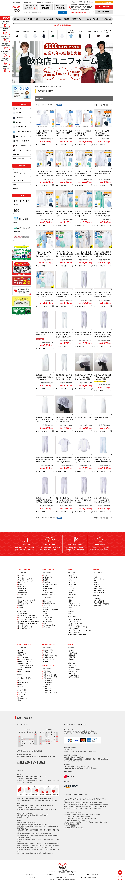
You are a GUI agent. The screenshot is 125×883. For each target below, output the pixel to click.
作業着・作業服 (33, 19)
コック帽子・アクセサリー (25, 665)
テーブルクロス (106, 19)
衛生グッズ (16, 154)
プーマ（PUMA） (48, 627)
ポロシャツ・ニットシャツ (25, 581)
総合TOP (70, 644)
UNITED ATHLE (47, 621)
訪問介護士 (21, 606)
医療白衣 (59, 19)
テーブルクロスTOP (48, 665)
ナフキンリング (47, 688)
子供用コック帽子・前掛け (51, 656)
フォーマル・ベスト (21, 136)
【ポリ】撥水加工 (48, 683)
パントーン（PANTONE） (75, 625)
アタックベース (47, 617)
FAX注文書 (71, 667)
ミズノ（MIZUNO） (74, 629)
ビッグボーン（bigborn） (50, 610)
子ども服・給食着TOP (48, 644)
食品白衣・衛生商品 (18, 158)
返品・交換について (92, 874)
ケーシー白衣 (72, 585)
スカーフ (45, 654)
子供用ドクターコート (49, 658)
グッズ (45, 590)
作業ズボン (46, 581)
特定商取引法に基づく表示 (89, 877)
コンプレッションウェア (50, 585)
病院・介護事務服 (99, 600)
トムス (14, 240)
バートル (45, 600)
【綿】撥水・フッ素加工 (50, 677)
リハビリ (71, 610)
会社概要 (71, 650)
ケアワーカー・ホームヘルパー (27, 600)
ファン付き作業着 (47, 19)
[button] (111, 105)
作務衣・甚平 (20, 117)
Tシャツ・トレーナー (24, 583)
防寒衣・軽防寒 (22, 592)
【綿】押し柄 (47, 673)
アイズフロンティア (49, 604)
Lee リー (45, 611)
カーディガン (22, 590)
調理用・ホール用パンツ (25, 663)
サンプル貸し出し (73, 675)
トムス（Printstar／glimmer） (27, 615)
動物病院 (71, 611)
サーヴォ (15, 222)
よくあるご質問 (78, 2)
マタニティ (71, 590)
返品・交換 (71, 673)
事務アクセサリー (99, 592)
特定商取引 (71, 656)
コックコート (20, 108)
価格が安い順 (45, 105)
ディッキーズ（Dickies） (25, 627)
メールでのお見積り (74, 669)
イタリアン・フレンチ (19, 173)
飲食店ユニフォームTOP (24, 644)
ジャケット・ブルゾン (24, 575)
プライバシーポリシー (74, 652)
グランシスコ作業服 (49, 625)
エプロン (18, 122)
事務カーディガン (99, 590)
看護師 (70, 600)
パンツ (70, 587)
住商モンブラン (16, 231)
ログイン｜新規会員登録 (105, 2)
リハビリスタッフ (23, 604)
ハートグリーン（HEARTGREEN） (28, 617)
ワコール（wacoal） (74, 633)
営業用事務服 (97, 606)
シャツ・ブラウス (21, 127)
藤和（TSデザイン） (49, 602)
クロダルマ (46, 615)
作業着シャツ (47, 579)
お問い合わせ (72, 665)
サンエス (45, 613)
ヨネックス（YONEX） (24, 629)
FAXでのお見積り (73, 671)
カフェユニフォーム (18, 169)
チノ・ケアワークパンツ (25, 579)
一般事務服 (97, 598)
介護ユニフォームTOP (23, 569)
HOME (36, 86)
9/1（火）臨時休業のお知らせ (62, 25)
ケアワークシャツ (23, 585)
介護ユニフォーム (19, 19)
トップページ (29, 874)
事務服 (66, 19)
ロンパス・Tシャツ (48, 660)
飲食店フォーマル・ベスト (25, 662)
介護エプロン (22, 587)
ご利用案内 (50, 874)
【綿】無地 (46, 671)
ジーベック (46, 606)
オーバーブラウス (99, 579)
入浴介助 (20, 608)
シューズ (70, 592)
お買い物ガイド (89, 2)
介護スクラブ (22, 588)
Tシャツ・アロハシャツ (23, 131)
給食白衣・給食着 (48, 650)
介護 (69, 613)
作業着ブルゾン (47, 577)
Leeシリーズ (15, 213)
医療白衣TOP (71, 569)
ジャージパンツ (22, 577)
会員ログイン (72, 658)
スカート (96, 581)
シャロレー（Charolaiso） (26, 619)
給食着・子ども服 (92, 19)
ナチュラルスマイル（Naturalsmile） (29, 621)
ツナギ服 (45, 587)
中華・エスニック (18, 180)
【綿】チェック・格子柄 (50, 675)
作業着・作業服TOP (48, 569)
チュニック (71, 579)
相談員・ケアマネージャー (25, 602)
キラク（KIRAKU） (23, 613)
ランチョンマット (48, 690)
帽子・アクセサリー (21, 145)
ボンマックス (16, 204)
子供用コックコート (49, 652)
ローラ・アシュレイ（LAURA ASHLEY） (79, 631)
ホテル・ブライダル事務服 (101, 604)
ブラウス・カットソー (100, 588)
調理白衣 (18, 113)
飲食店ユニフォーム (78, 19)
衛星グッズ (21, 669)
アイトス (45, 608)
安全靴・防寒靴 (47, 588)
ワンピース (71, 583)
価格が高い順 (53, 105)
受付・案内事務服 (99, 602)
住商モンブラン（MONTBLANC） (28, 623)
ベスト (95, 575)
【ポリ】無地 (47, 679)
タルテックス (47, 619)
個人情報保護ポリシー (60, 877)
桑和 (44, 623)
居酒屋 (14, 184)
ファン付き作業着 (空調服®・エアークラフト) (50, 593)
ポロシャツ (46, 583)
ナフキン (45, 686)
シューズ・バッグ (23, 594)
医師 (69, 602)
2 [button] (109, 105)
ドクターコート (72, 577)
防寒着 (45, 575)
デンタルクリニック (74, 606)
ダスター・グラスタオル (50, 692)
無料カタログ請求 (73, 677)
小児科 (70, 608)
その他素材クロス (48, 684)
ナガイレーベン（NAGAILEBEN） (78, 627)
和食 (14, 177)
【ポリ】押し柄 (47, 681)
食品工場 (15, 188)
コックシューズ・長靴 (22, 150)
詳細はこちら (82, 725)
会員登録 (71, 660)
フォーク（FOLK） (23, 625)
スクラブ (71, 575)
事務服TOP (96, 569)
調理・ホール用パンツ (22, 141)
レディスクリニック (74, 604)
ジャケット (71, 581)
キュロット (97, 585)
